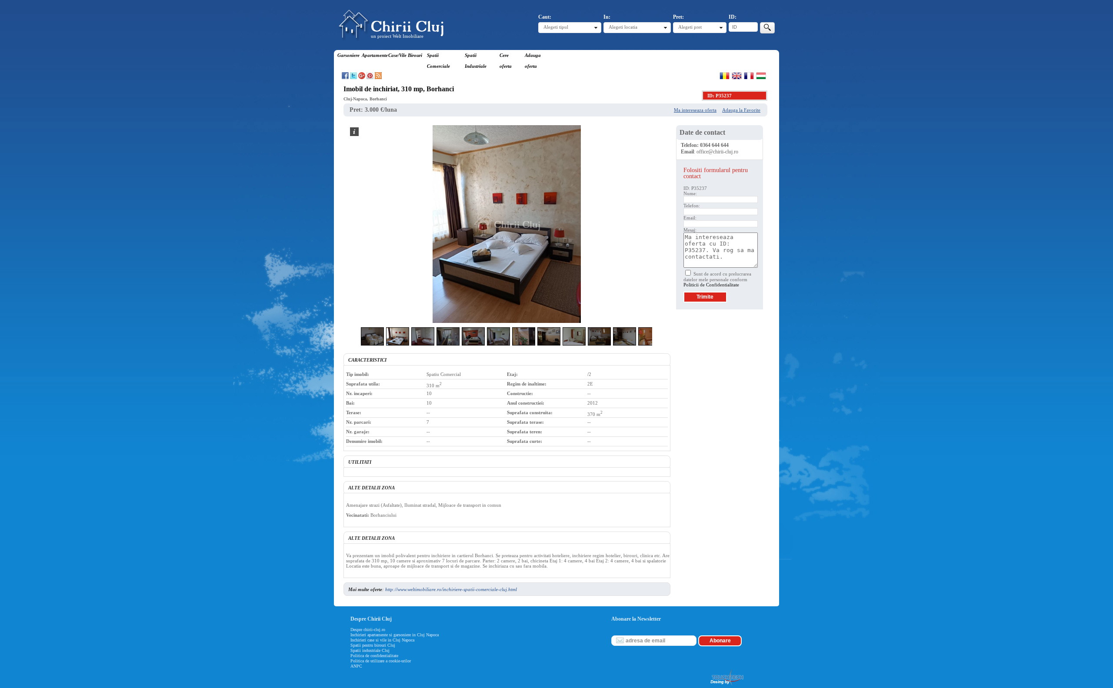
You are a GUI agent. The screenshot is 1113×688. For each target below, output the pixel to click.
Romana (725, 75)
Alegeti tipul (555, 27)
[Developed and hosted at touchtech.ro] (726, 685)
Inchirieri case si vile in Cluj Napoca (382, 640)
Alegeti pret (690, 27)
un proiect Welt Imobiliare (397, 36)
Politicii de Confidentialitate (711, 284)
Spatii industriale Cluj (370, 650)
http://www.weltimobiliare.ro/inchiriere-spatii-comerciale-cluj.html (451, 589)
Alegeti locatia (623, 27)
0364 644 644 (714, 145)
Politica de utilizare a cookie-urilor (380, 660)
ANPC (356, 666)
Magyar (761, 75)
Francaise (749, 75)
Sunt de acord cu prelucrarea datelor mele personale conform (717, 279)
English (737, 75)
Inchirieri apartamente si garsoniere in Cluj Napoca (394, 634)
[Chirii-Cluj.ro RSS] (378, 77)
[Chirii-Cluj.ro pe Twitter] (353, 77)
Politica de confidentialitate (374, 655)
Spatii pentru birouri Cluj (372, 645)
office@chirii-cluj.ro (717, 152)
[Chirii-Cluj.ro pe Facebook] (345, 77)
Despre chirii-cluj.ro (367, 629)
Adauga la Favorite (741, 110)
